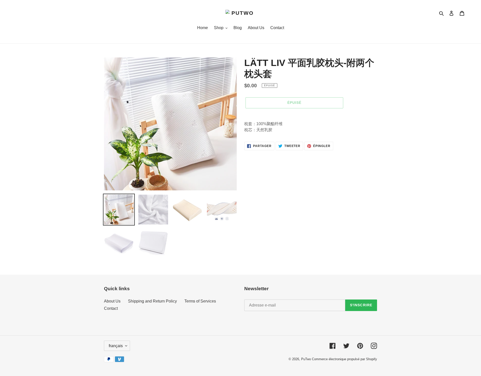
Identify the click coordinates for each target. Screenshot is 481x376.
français (116, 346)
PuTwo (306, 359)
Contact (111, 308)
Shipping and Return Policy (152, 301)
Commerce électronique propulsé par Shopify (344, 359)
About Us (112, 301)
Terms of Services (200, 301)
